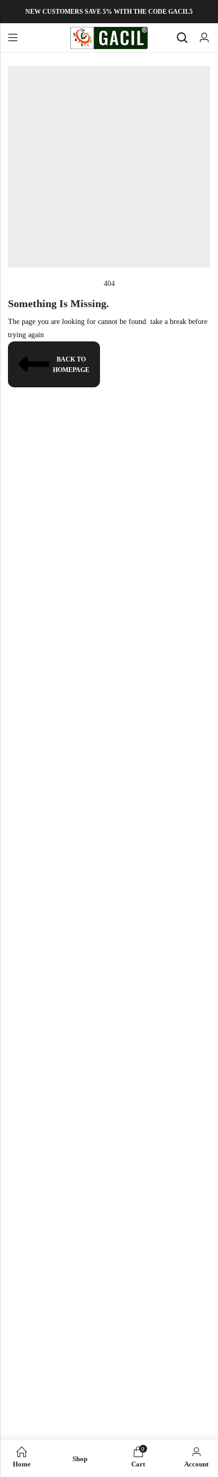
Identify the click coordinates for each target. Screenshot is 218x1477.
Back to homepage (71, 365)
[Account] (204, 37)
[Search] (182, 37)
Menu (12, 38)
